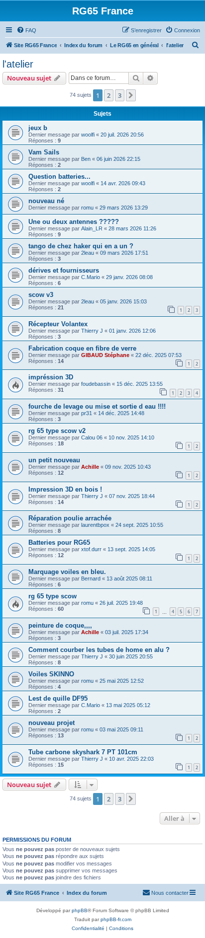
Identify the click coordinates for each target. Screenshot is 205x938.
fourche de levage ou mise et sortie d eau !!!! (97, 406)
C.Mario (90, 277)
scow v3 (40, 294)
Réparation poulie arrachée (69, 518)
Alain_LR (91, 228)
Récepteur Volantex (58, 324)
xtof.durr (91, 549)
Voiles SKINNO (51, 674)
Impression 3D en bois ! (65, 489)
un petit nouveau (54, 460)
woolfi (88, 135)
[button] (131, 95)
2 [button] (108, 95)
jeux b (37, 128)
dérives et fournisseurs (63, 270)
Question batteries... (59, 176)
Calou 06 (91, 437)
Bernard (91, 578)
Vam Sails (43, 152)
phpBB (80, 910)
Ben (86, 159)
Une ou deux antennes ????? (73, 221)
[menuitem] (26, 30)
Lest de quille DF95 (58, 698)
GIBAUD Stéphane (105, 355)
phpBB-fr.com (116, 919)
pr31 (86, 413)
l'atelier (17, 64)
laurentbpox (95, 525)
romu (87, 208)
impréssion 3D (50, 377)
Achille (90, 467)
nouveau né (46, 201)
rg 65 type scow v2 (57, 430)
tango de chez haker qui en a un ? (80, 246)
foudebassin (95, 384)
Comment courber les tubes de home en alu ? (99, 649)
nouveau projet (51, 722)
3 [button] (119, 95)
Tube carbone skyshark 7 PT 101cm (82, 752)
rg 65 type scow (52, 596)
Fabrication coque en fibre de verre (82, 348)
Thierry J (92, 331)
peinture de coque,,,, (60, 625)
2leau (87, 253)
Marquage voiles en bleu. (67, 572)
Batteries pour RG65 (59, 542)
